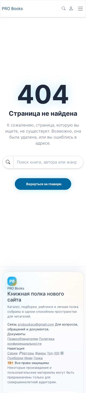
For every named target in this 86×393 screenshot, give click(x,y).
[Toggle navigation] (80, 8)
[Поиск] (63, 8)
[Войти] (71, 8)
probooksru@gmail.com (36, 324)
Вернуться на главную (43, 184)
